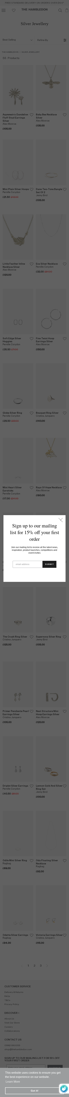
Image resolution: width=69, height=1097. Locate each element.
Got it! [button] (34, 1090)
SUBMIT (49, 564)
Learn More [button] (13, 1081)
